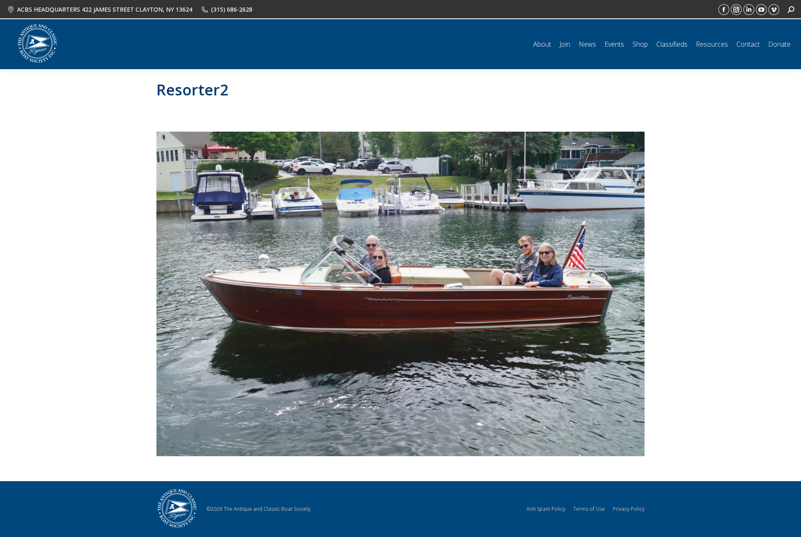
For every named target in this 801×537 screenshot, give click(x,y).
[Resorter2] (400, 294)
